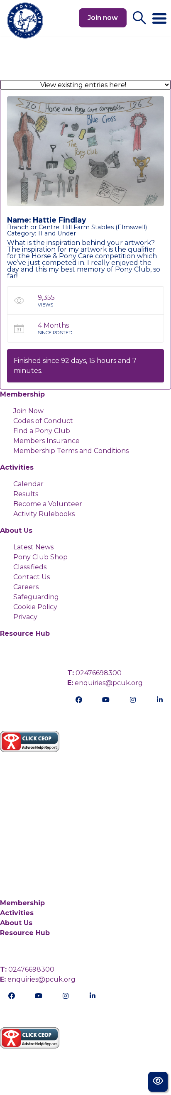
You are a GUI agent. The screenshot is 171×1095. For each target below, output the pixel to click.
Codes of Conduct (43, 421)
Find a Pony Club (41, 431)
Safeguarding (36, 597)
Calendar (28, 484)
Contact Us (31, 577)
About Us (16, 530)
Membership (22, 394)
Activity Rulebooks (44, 514)
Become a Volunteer (47, 504)
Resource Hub (25, 633)
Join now (103, 18)
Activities (17, 467)
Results (25, 494)
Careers (26, 587)
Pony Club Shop (40, 557)
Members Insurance (46, 441)
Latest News (33, 547)
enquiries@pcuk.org (105, 683)
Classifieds (29, 567)
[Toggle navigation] (159, 15)
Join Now (28, 411)
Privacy (25, 617)
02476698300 (94, 673)
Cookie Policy (35, 607)
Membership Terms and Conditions (71, 451)
